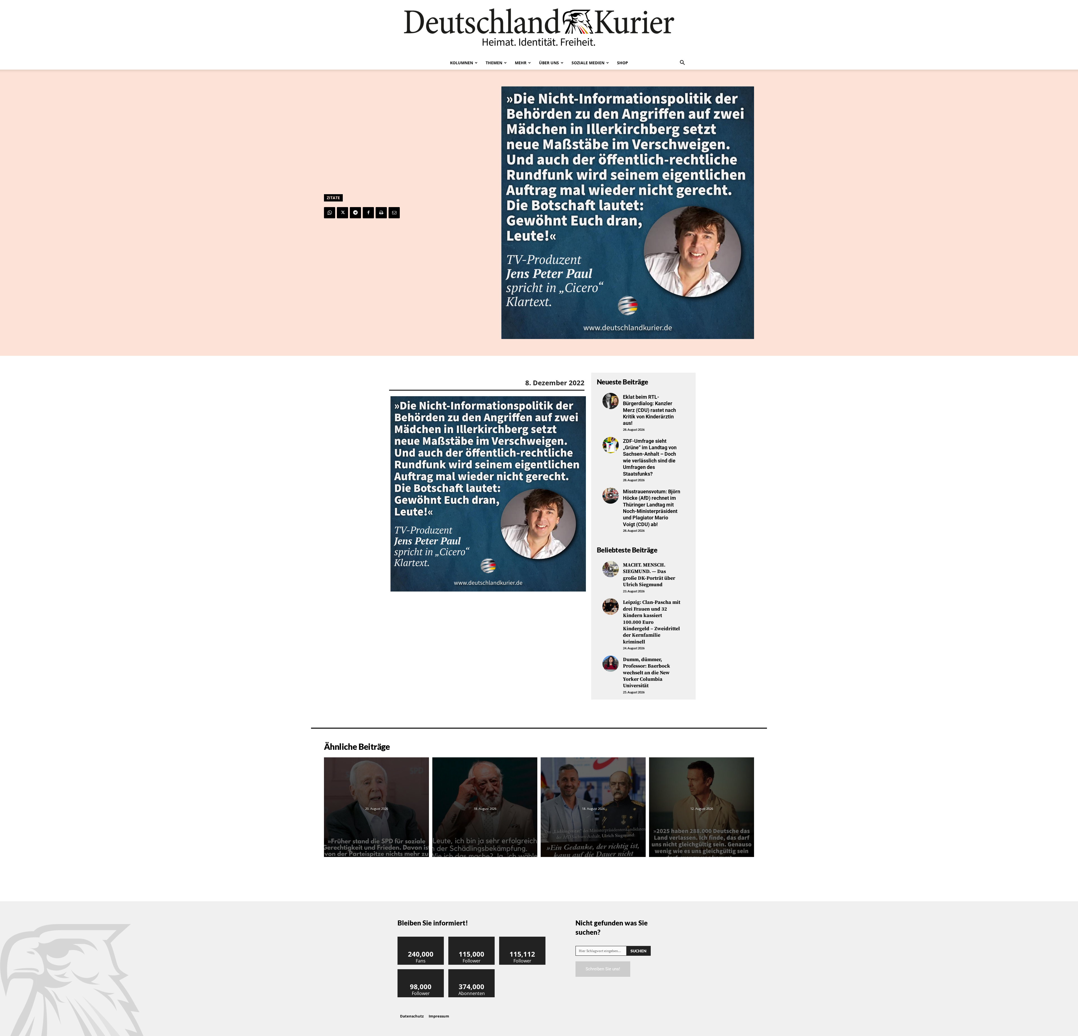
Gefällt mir (421, 939)
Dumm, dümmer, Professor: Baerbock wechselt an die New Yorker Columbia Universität (646, 672)
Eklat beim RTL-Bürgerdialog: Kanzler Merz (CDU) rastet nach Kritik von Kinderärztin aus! (649, 410)
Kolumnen (461, 62)
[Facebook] (368, 212)
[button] (682, 63)
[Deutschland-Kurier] (539, 28)
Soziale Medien (588, 62)
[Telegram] (355, 212)
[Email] (394, 212)
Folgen (471, 939)
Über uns (549, 62)
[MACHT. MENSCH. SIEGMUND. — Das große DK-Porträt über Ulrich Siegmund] (610, 569)
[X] (342, 212)
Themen (494, 62)
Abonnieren (471, 971)
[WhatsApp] (329, 212)
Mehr (520, 62)
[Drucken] (381, 212)
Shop (622, 62)
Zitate (333, 197)
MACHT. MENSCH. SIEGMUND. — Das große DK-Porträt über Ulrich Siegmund (649, 575)
